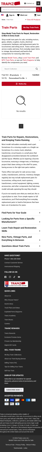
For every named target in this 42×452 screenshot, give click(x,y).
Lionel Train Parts (29, 58)
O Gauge (14, 425)
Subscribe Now (13, 390)
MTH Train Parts (8, 60)
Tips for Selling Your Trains (13, 367)
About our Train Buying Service (15, 359)
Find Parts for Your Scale (14, 212)
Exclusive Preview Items (12, 337)
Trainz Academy (10, 316)
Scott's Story (8, 304)
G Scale (32, 425)
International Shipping (12, 266)
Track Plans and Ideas (12, 308)
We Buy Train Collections (12, 355)
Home (3, 19)
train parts (3, 419)
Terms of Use (9, 445)
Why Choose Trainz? (11, 300)
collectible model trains (7, 416)
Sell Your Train (9, 370)
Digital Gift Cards (10, 345)
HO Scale (20, 425)
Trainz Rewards (9, 333)
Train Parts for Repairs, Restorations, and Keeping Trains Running (20, 138)
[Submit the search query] (36, 69)
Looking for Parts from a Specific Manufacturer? (18, 220)
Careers (7, 323)
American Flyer (5, 427)
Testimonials (18, 448)
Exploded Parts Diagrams (13, 312)
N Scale (26, 425)
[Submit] (38, 9)
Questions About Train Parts (16, 246)
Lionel (8, 425)
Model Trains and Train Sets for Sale (21, 440)
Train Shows (8, 320)
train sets (19, 416)
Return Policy (31, 445)
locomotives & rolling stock (32, 416)
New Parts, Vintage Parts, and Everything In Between (17, 238)
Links (25, 448)
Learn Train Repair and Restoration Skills (19, 229)
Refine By (22, 84)
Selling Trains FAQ (10, 363)
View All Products (33, 20)
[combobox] (21, 9)
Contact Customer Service (13, 263)
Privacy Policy (20, 445)
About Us (7, 296)
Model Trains (12, 58)
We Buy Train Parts (31, 27)
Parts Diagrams (28, 60)
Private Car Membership (12, 341)
